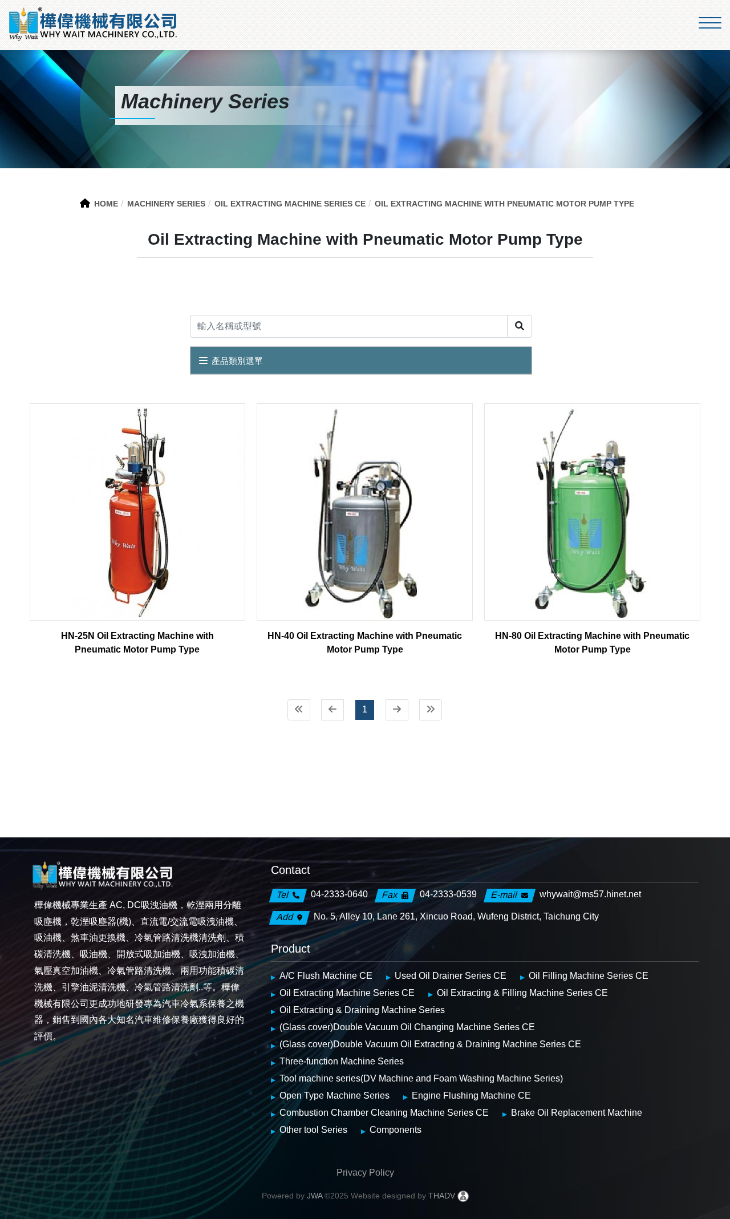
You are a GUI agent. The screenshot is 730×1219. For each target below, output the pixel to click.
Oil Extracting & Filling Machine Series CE (522, 993)
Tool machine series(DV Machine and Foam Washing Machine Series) (421, 1078)
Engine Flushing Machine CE (471, 1095)
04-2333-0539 (448, 894)
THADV (441, 1195)
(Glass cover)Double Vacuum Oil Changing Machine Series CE (407, 1027)
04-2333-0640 (339, 894)
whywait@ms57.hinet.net (590, 894)
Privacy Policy (365, 1172)
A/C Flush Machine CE (325, 976)
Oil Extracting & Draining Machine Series (362, 1010)
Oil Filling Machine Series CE (588, 976)
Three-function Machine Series (341, 1061)
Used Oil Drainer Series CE (450, 976)
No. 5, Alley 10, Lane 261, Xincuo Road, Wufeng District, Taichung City (456, 916)
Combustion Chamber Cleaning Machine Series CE (384, 1112)
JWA (313, 1195)
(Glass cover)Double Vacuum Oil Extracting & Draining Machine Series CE (430, 1044)
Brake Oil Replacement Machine (576, 1112)
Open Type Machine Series (334, 1095)
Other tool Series (313, 1130)
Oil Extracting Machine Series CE (347, 993)
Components (395, 1130)
